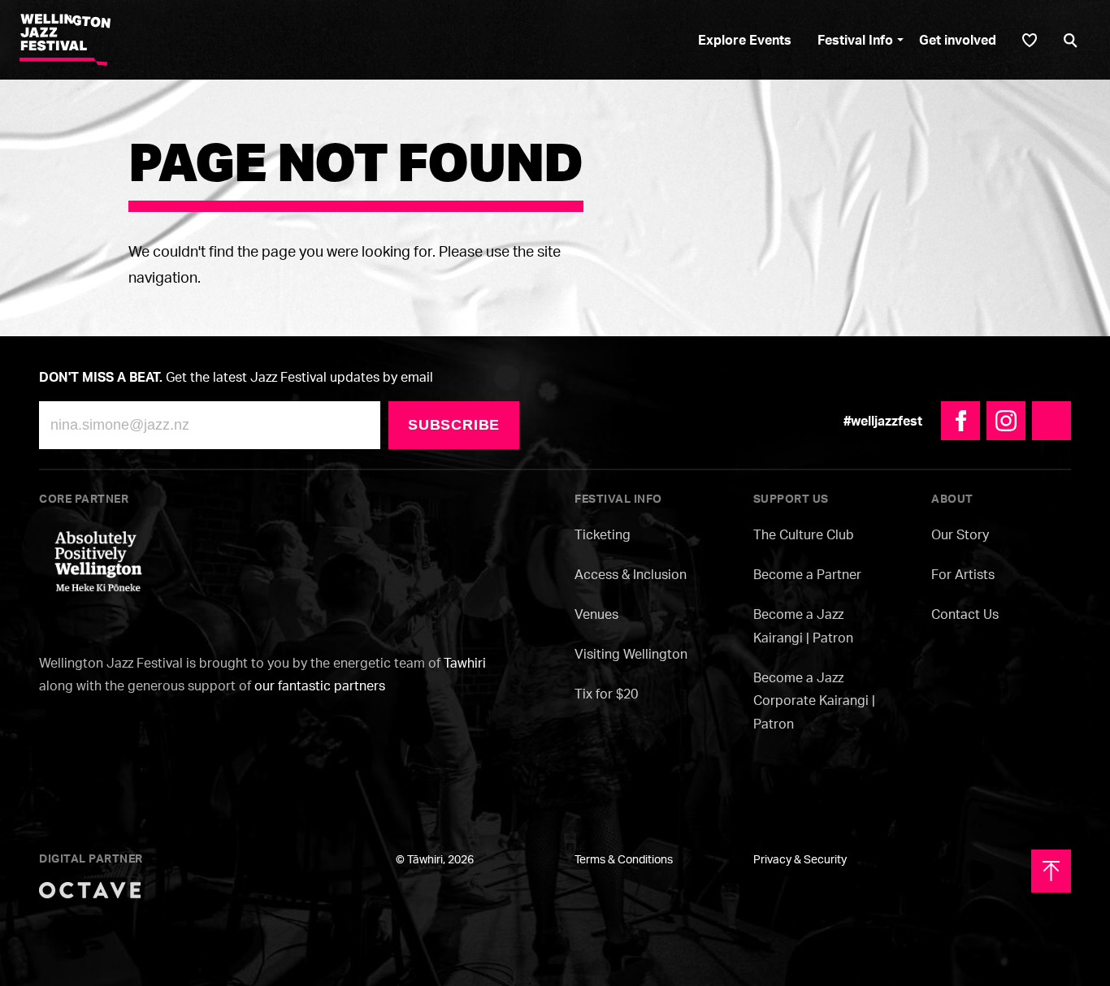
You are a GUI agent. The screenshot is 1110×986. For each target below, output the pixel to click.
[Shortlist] (1029, 40)
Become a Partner (807, 574)
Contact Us (965, 614)
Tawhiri (465, 663)
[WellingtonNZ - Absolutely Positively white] (98, 559)
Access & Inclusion (631, 574)
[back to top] (1051, 871)
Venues (596, 614)
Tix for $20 (606, 693)
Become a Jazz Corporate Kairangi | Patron (814, 701)
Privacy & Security (800, 859)
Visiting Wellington (631, 654)
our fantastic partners (319, 685)
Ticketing (603, 534)
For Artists (963, 574)
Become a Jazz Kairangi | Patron (803, 626)
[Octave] (90, 888)
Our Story (960, 534)
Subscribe (454, 425)
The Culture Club (803, 534)
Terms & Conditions (624, 859)
